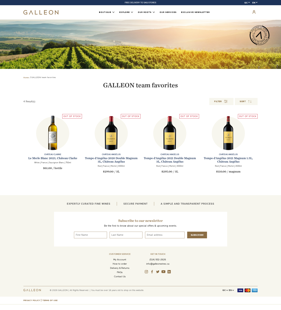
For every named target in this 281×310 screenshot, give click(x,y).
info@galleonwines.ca (157, 264)
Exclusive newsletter (195, 12)
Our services (168, 12)
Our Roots (145, 12)
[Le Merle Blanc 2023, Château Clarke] (52, 139)
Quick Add (52, 151)
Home (26, 78)
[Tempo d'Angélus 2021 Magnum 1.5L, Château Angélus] (228, 139)
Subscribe (197, 235)
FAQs (120, 272)
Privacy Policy (31, 300)
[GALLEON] (40, 14)
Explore (124, 12)
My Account (119, 259)
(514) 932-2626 (157, 259)
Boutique (105, 12)
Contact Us (120, 276)
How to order (120, 264)
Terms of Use (50, 300)
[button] (246, 101)
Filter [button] (218, 101)
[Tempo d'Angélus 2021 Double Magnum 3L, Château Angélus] (111, 139)
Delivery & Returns (119, 268)
